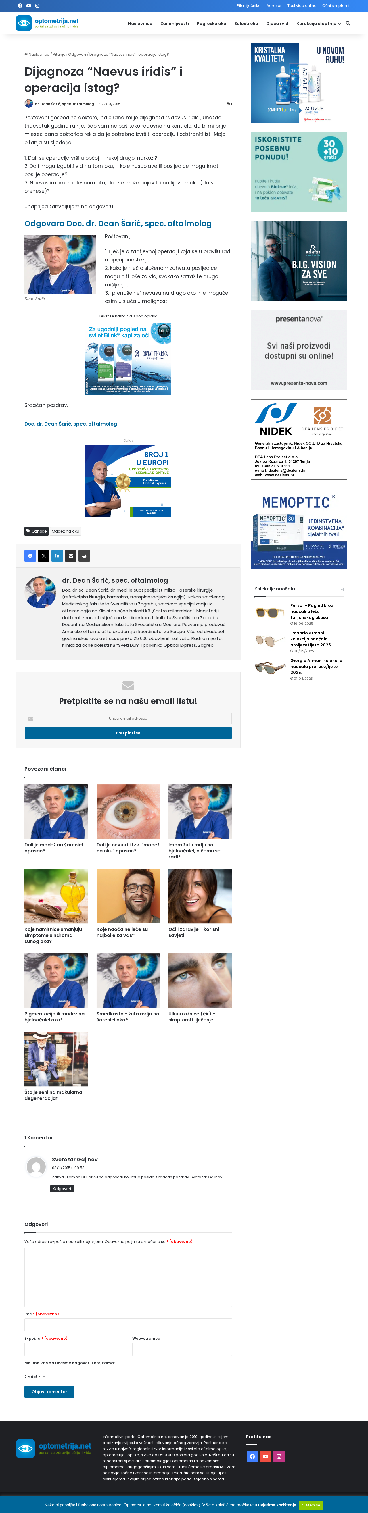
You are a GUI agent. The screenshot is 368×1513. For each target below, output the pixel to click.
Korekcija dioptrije (316, 23)
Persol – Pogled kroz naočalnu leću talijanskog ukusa (311, 611)
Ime (41, 1314)
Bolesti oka (246, 23)
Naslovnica (140, 23)
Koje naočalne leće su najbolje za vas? (122, 932)
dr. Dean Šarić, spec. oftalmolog (64, 103)
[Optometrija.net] (47, 23)
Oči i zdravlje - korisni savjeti (193, 932)
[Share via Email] (70, 556)
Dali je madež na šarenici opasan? (53, 848)
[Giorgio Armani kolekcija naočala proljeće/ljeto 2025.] (270, 668)
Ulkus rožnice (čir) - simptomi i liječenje (191, 1016)
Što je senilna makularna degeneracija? (53, 1095)
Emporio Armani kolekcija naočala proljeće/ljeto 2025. (311, 639)
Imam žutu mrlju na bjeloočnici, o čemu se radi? (194, 851)
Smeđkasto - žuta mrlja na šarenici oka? (128, 1016)
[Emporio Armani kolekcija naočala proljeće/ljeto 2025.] (270, 641)
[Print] (84, 556)
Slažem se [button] (311, 1505)
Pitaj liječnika (249, 5)
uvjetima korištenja (277, 1504)
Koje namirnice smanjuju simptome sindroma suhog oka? (53, 935)
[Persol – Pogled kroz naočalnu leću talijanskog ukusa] (270, 613)
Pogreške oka (211, 23)
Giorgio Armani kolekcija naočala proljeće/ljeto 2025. (316, 666)
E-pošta (46, 1338)
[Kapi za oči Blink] (128, 393)
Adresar (274, 5)
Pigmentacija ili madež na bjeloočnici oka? (54, 1016)
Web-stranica (146, 1338)
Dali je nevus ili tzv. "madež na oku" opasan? (128, 848)
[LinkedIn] (57, 556)
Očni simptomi (335, 5)
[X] (43, 556)
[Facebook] (30, 556)
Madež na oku (65, 531)
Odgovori (62, 1188)
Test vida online (302, 5)
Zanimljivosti (174, 23)
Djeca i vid (277, 23)
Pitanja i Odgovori (69, 54)
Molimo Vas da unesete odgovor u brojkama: (69, 1363)
